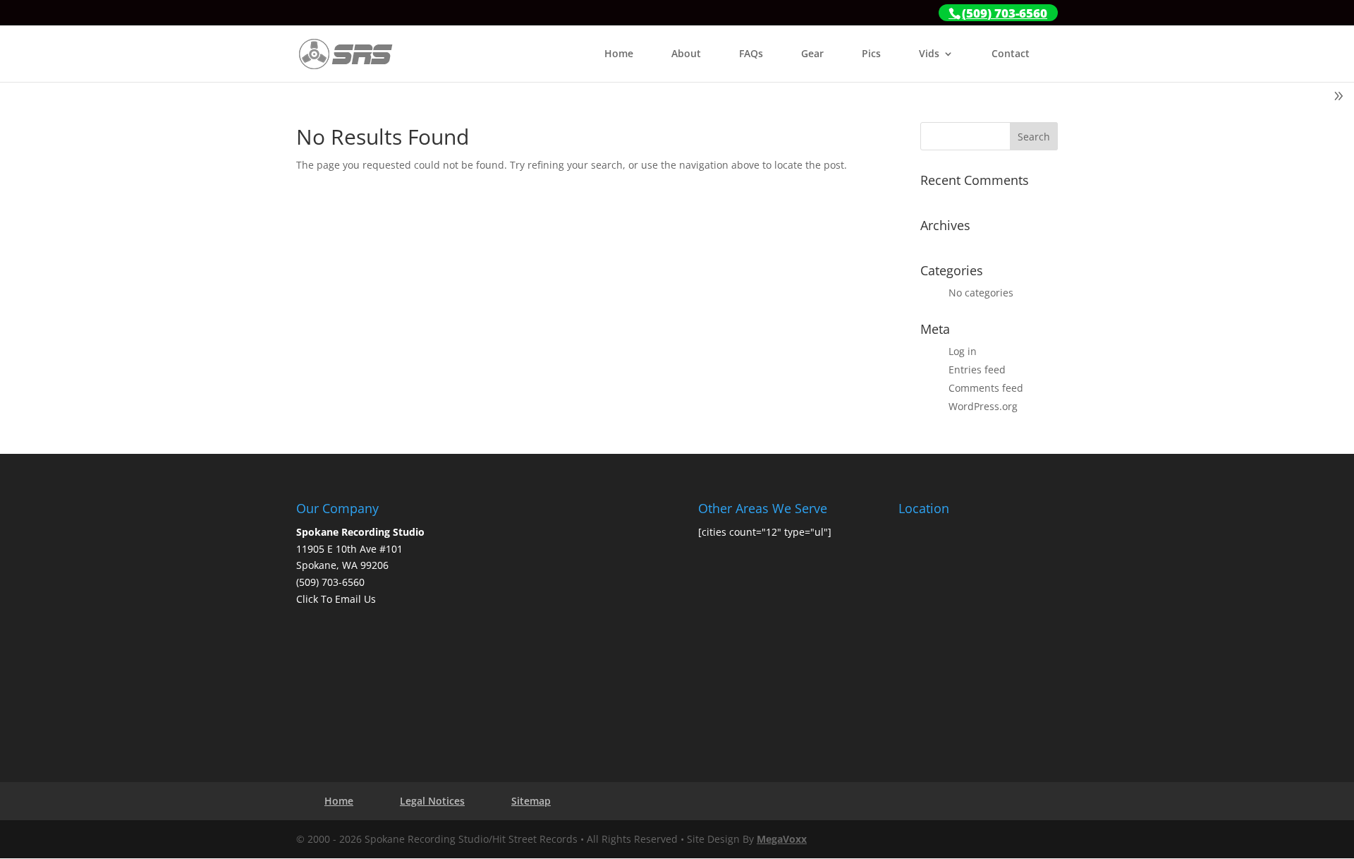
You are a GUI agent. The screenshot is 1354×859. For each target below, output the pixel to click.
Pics (871, 54)
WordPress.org (983, 406)
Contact (1011, 54)
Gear (812, 54)
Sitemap (531, 800)
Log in (963, 351)
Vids (929, 54)
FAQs (751, 54)
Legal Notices (432, 800)
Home (618, 54)
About (686, 54)
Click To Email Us (336, 599)
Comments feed (986, 388)
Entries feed (977, 369)
